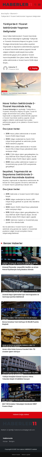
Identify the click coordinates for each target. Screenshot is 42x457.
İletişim (11, 441)
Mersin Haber (16, 454)
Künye (5, 441)
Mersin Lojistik (26, 454)
